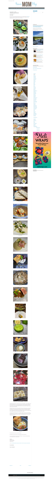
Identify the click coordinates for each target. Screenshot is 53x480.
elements (28, 16)
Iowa (34, 85)
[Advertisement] (35, 18)
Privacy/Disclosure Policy (37, 475)
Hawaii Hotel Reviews (31, 475)
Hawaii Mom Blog (19, 475)
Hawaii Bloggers (23, 475)
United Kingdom (35, 126)
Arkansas (35, 76)
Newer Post (11, 465)
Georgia (34, 81)
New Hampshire (35, 97)
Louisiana (35, 88)
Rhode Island (35, 106)
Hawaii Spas (38, 130)
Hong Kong (35, 120)
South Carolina (35, 107)
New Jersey (35, 98)
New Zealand (35, 123)
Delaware (35, 79)
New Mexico (35, 99)
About (14, 8)
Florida (34, 80)
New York (35, 100)
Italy (34, 121)
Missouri (35, 94)
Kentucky (35, 87)
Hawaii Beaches (38, 127)
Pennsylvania (35, 105)
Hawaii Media (27, 475)
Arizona (34, 75)
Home (12, 8)
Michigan (35, 91)
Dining (16, 8)
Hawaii (19, 8)
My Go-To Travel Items (35, 46)
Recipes (21, 8)
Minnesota (35, 92)
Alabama (35, 73)
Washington (35, 113)
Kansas (34, 86)
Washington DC (35, 117)
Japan (34, 122)
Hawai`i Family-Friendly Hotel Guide (37, 68)
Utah (34, 110)
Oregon (34, 104)
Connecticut (35, 78)
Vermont (35, 111)
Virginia (34, 112)
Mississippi (35, 93)
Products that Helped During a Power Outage (40, 50)
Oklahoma (35, 103)
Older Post (30, 465)
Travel (26, 8)
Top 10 (24, 8)
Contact (29, 8)
